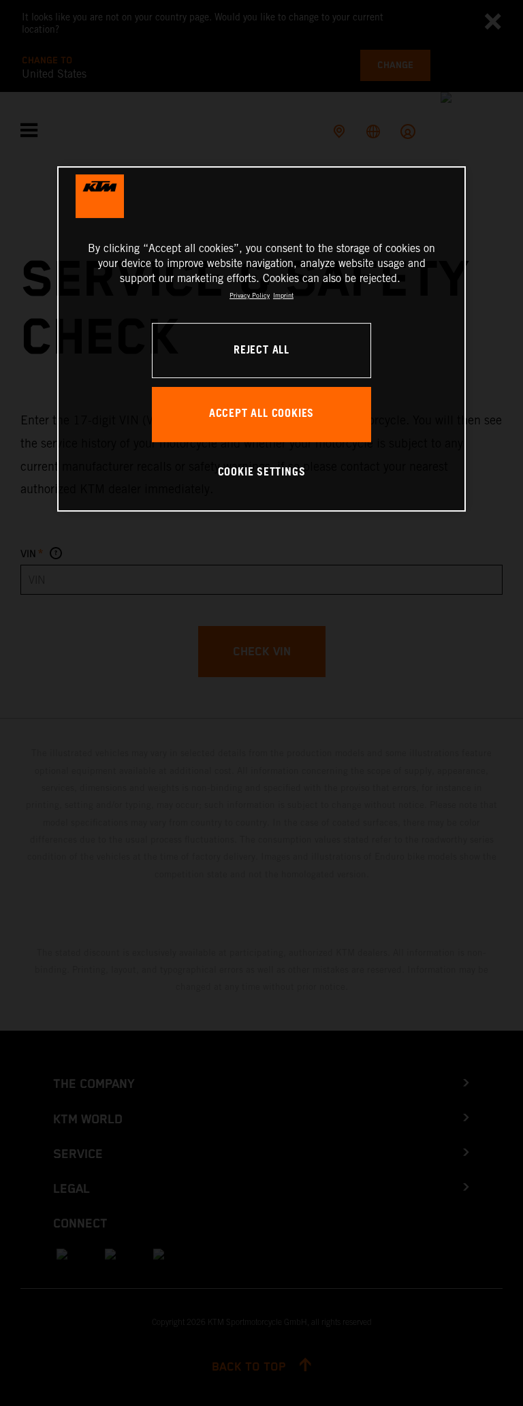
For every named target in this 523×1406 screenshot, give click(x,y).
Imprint (283, 295)
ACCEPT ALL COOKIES (261, 413)
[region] (261, 339)
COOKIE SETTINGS (262, 472)
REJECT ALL (261, 350)
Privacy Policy (249, 295)
